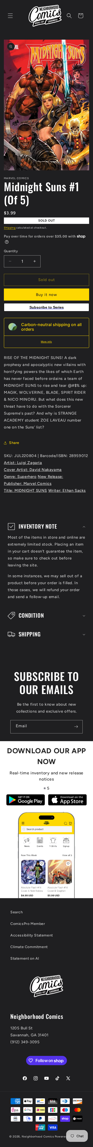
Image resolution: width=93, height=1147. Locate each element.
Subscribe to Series (46, 307)
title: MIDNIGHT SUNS (25, 490)
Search (16, 912)
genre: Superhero (20, 476)
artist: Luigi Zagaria (23, 462)
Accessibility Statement (31, 935)
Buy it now (46, 294)
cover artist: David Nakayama (33, 469)
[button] (10, 15)
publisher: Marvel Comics (27, 483)
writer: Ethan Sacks (67, 490)
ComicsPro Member (27, 924)
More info (46, 341)
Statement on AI (24, 958)
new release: (50, 476)
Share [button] (14, 443)
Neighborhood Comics (38, 1136)
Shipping (10, 227)
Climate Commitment (29, 947)
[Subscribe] (75, 726)
